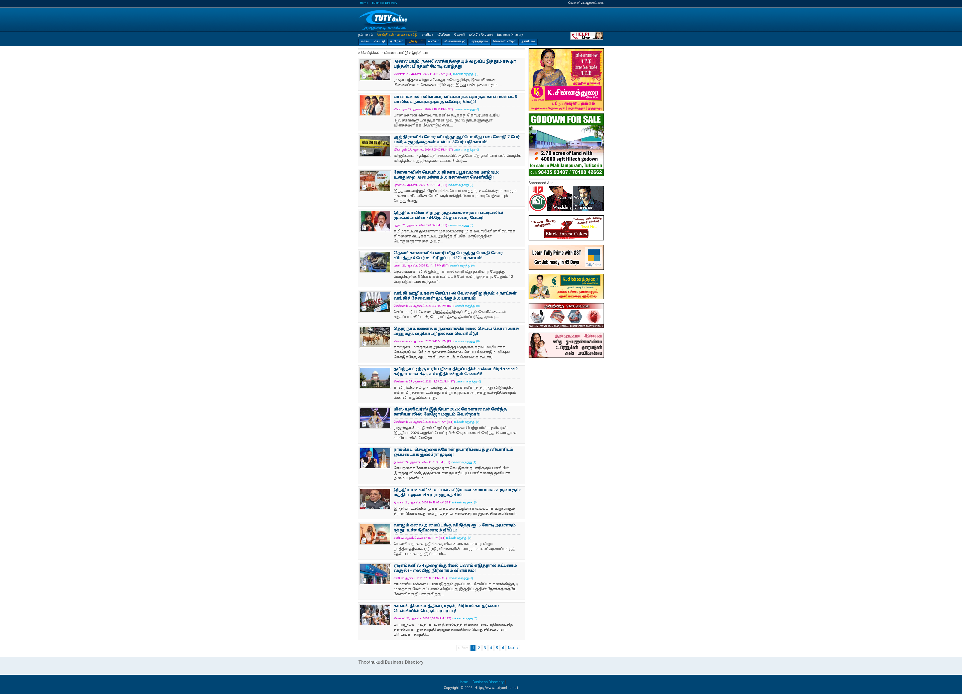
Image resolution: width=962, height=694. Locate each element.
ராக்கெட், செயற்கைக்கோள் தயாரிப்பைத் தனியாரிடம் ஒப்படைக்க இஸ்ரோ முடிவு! (453, 452)
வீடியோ (443, 35)
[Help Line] (587, 35)
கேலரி (459, 35)
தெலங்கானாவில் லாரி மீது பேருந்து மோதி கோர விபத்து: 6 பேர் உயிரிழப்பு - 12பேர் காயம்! (448, 256)
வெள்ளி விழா (504, 41)
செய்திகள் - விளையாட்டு (397, 35)
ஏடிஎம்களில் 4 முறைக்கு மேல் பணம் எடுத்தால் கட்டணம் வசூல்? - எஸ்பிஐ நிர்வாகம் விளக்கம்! (455, 568)
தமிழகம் (396, 41)
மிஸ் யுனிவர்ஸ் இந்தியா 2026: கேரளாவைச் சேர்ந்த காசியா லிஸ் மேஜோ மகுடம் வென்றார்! (450, 412)
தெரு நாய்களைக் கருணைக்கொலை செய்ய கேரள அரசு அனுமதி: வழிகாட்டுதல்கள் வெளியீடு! (456, 331)
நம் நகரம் (365, 35)
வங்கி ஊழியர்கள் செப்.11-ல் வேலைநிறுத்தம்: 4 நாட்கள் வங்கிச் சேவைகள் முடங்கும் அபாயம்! (455, 296)
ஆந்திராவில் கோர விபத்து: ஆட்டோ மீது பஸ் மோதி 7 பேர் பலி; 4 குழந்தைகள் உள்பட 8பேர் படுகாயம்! (457, 140)
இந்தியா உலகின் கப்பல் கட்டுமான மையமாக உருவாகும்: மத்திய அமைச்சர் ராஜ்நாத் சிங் (457, 493)
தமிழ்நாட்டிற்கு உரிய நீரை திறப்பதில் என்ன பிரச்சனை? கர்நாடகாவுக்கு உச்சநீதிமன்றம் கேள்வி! (456, 372)
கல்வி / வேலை (481, 35)
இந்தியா (383, 20)
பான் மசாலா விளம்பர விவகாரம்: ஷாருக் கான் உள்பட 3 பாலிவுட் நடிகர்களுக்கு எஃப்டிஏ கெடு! (455, 99)
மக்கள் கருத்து (463, 74)
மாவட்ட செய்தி (373, 41)
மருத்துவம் (479, 41)
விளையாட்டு (454, 41)
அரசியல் (528, 41)
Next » (513, 648)
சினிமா (427, 35)
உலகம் (433, 41)
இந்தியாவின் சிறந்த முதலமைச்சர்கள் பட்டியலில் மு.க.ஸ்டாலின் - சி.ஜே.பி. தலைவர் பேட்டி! (448, 215)
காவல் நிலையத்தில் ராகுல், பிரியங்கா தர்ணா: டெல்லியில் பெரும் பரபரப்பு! (446, 609)
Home (364, 3)
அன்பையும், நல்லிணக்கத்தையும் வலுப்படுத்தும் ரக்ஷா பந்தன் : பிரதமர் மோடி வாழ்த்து (455, 64)
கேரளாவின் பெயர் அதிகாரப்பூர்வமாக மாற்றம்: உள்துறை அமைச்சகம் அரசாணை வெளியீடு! (446, 175)
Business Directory (384, 3)
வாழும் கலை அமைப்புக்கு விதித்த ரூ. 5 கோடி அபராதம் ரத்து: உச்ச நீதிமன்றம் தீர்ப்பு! (455, 528)
